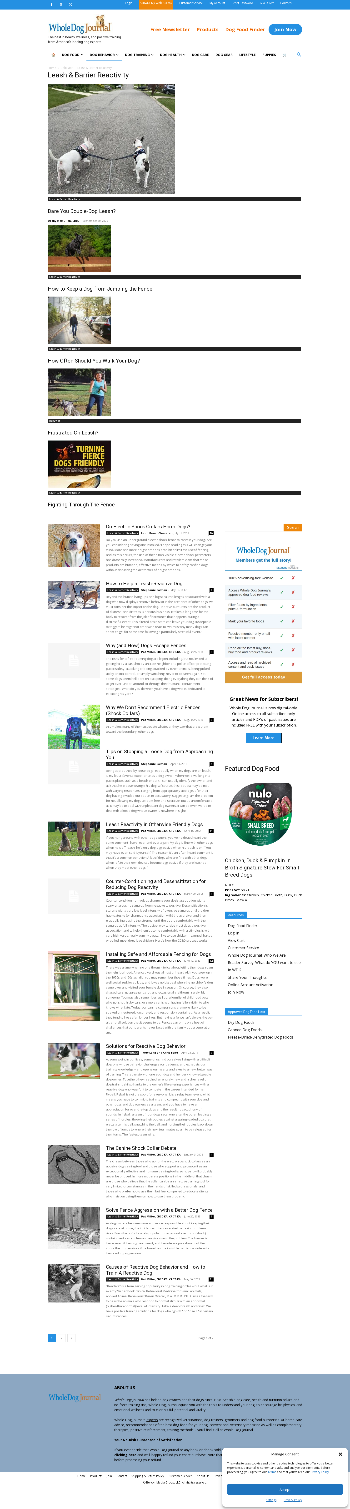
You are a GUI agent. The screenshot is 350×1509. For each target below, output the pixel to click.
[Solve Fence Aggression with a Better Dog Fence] (74, 1228)
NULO (230, 885)
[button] (340, 1454)
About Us (203, 1476)
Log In (233, 933)
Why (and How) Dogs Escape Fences (146, 645)
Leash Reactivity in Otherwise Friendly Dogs (154, 824)
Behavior (67, 68)
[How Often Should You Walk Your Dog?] (175, 320)
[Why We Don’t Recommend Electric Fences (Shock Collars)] (74, 734)
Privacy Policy (320, 1472)
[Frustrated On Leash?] (175, 392)
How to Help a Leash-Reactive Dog (144, 583)
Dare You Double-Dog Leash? (82, 211)
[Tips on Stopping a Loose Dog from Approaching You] (74, 766)
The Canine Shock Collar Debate (141, 1148)
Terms (272, 1472)
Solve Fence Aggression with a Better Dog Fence (159, 1210)
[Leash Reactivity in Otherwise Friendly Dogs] (74, 839)
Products (96, 1476)
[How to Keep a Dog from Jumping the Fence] (175, 248)
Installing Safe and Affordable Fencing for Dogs (158, 954)
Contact (121, 1476)
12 (211, 960)
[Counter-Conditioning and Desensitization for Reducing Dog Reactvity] (74, 896)
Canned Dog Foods (245, 1029)
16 (211, 533)
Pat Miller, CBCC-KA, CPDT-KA (161, 652)
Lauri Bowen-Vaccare (155, 533)
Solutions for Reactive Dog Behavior (145, 1046)
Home (52, 68)
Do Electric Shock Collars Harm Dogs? (148, 527)
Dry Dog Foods (241, 1022)
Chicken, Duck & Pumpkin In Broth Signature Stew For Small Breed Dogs (262, 868)
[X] (70, 4)
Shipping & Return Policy (147, 1476)
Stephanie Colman (154, 590)
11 (211, 831)
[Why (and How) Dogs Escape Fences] (74, 660)
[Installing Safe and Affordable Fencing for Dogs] (74, 986)
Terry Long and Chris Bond (159, 1052)
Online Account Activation (250, 984)
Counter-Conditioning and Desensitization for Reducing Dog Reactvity (156, 884)
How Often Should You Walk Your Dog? (94, 361)
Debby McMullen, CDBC (63, 220)
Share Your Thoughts (247, 977)
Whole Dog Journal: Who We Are (257, 955)
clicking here (125, 1455)
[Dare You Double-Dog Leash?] (175, 139)
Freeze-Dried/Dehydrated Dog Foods (261, 1037)
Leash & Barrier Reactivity (64, 199)
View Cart (236, 940)
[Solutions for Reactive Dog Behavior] (74, 1061)
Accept (285, 1489)
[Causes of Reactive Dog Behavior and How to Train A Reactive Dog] (74, 1283)
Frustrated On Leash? (73, 433)
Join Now (236, 992)
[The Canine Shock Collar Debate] (74, 1164)
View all (242, 900)
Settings (271, 1500)
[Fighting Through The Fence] (175, 464)
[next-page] (71, 1338)
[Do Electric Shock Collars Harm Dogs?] (74, 545)
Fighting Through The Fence (81, 505)
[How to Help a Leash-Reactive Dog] (74, 595)
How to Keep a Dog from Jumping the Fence (100, 289)
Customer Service (243, 947)
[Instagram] (61, 4)
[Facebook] (51, 4)
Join (109, 1476)
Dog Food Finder (242, 925)
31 (211, 1279)
